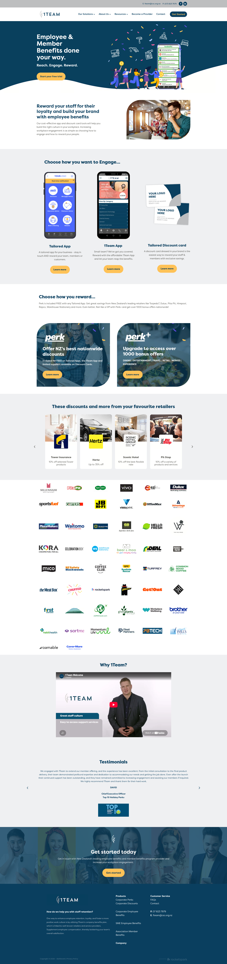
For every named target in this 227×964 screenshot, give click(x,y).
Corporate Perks (124, 899)
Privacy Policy (72, 959)
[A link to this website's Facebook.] (181, 4)
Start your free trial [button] (51, 76)
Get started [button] (113, 872)
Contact (160, 14)
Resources (121, 14)
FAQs (153, 899)
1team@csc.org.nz (153, 3)
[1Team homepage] (54, 14)
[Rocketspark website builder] (173, 960)
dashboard (61, 959)
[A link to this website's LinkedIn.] (185, 4)
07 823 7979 (160, 911)
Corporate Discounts (127, 903)
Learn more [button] (59, 269)
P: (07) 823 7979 (170, 3)
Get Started (178, 14)
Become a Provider (142, 14)
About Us (104, 14)
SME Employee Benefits (128, 923)
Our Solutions (86, 14)
